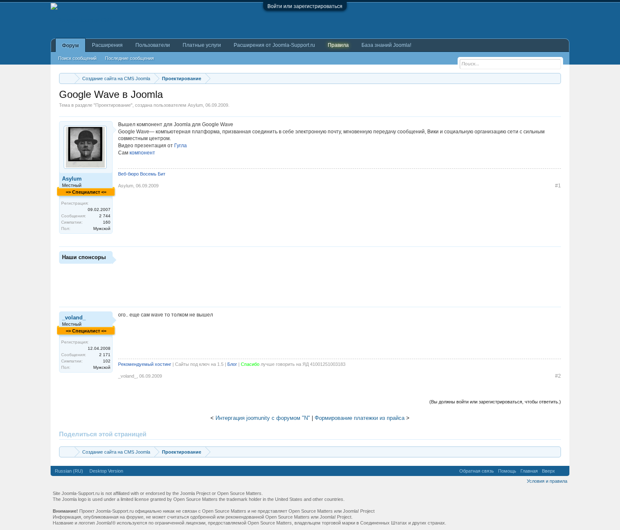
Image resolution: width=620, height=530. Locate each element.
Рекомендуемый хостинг (144, 364)
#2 (558, 376)
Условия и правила (547, 481)
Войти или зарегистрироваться (304, 6)
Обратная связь (476, 470)
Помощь (507, 470)
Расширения (107, 45)
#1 (558, 186)
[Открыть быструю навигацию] (555, 78)
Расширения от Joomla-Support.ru (274, 45)
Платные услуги (202, 45)
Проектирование (113, 105)
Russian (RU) (69, 470)
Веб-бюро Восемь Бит (141, 173)
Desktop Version (106, 470)
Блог (232, 364)
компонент (142, 153)
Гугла (180, 146)
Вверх (548, 470)
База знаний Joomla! (386, 45)
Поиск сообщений (77, 58)
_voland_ (74, 317)
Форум (70, 46)
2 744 (105, 216)
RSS (562, 471)
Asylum (195, 105)
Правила (338, 45)
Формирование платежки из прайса (359, 418)
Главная (529, 470)
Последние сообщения (129, 58)
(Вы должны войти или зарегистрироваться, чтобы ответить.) (495, 401)
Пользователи (152, 45)
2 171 (105, 354)
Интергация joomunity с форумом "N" (263, 418)
